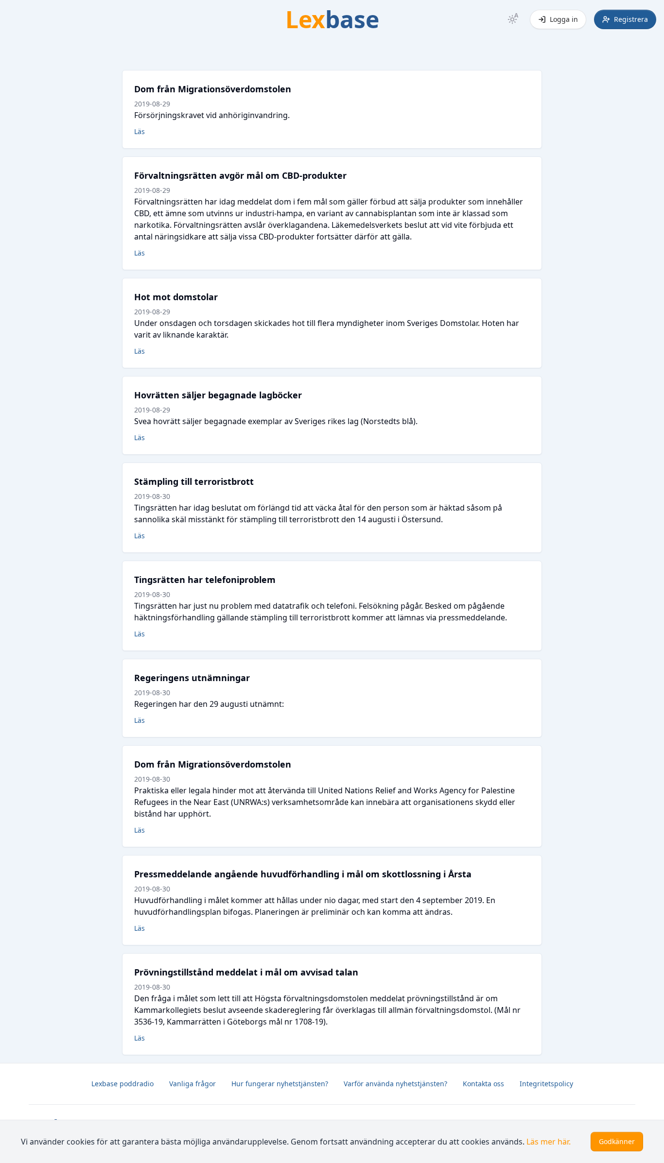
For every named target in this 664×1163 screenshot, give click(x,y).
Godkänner (617, 1141)
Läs (139, 131)
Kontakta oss (483, 1083)
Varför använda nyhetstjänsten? (395, 1083)
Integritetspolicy (546, 1083)
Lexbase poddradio (122, 1083)
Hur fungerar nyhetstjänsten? (279, 1083)
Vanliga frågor (192, 1083)
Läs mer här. (548, 1141)
